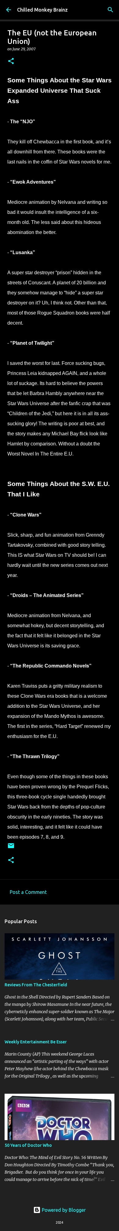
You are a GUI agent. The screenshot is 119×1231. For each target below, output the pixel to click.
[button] (11, 61)
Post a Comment (28, 892)
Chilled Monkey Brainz (42, 10)
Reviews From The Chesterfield (36, 984)
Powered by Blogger (63, 1210)
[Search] (110, 9)
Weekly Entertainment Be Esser (36, 1041)
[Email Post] (11, 848)
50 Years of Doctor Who (28, 1145)
